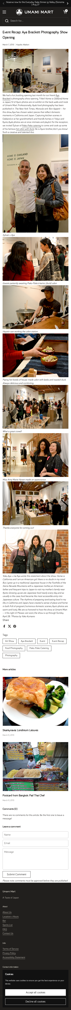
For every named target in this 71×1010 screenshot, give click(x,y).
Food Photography (14, 648)
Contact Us (8, 933)
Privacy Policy (9, 953)
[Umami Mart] (34, 12)
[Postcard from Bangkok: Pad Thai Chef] (35, 766)
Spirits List (8, 925)
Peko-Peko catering (31, 125)
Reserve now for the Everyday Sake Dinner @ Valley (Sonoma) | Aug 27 (35, 3)
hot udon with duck (25, 129)
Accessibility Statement (14, 957)
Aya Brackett (27, 641)
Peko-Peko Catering (39, 648)
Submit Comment (16, 874)
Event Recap (58, 641)
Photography (11, 655)
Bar (4, 921)
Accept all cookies (35, 992)
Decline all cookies (35, 1001)
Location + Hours (11, 916)
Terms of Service (11, 949)
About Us (7, 912)
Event (42, 641)
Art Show (9, 641)
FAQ (5, 929)
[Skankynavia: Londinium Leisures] (35, 701)
